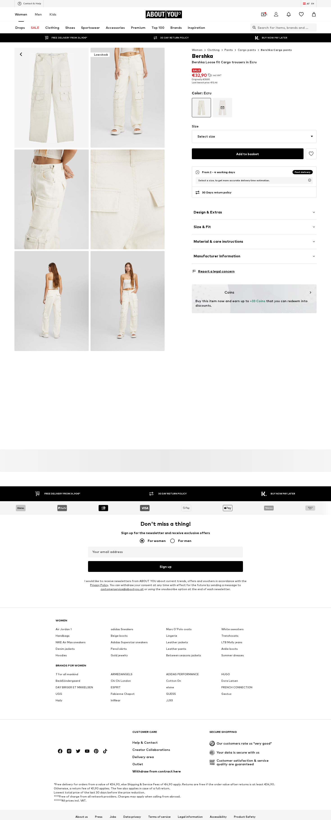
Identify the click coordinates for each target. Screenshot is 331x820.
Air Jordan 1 (64, 629)
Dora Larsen (229, 681)
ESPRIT (116, 687)
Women (21, 14)
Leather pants (176, 649)
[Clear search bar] (313, 27)
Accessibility (218, 816)
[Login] (276, 14)
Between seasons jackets (183, 655)
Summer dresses (232, 655)
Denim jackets (65, 649)
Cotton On (173, 681)
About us (81, 816)
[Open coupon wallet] (263, 14)
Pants (228, 50)
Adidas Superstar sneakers (129, 642)
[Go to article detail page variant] (201, 107)
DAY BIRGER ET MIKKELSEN (74, 687)
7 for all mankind (67, 674)
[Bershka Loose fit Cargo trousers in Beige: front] (51, 98)
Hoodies (61, 655)
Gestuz (226, 694)
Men (38, 14)
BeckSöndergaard (68, 681)
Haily (59, 700)
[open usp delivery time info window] (309, 180)
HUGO (225, 674)
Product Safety (245, 816)
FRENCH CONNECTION (236, 687)
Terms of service (159, 816)
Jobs (113, 816)
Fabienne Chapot (123, 694)
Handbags (63, 636)
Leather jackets (177, 642)
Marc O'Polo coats (179, 629)
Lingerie (171, 636)
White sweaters (232, 629)
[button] (254, 136)
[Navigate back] (20, 54)
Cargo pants (247, 50)
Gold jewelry (119, 655)
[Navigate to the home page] (80, 734)
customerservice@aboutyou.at (122, 589)
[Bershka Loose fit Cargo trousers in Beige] (51, 199)
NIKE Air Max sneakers (71, 642)
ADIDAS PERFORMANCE (182, 674)
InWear (115, 700)
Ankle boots (229, 649)
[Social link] (60, 751)
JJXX (169, 700)
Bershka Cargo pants (276, 50)
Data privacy (132, 816)
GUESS (171, 694)
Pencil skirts (119, 649)
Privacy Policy (99, 585)
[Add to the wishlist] (311, 153)
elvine (170, 687)
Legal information (190, 816)
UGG (59, 694)
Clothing (213, 50)
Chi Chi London (121, 681)
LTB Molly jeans (231, 642)
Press (98, 816)
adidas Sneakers (122, 629)
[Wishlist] (301, 14)
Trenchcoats (229, 636)
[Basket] (314, 14)
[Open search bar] (253, 27)
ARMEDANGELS (121, 674)
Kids (53, 14)
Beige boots (119, 636)
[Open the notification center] (288, 14)
